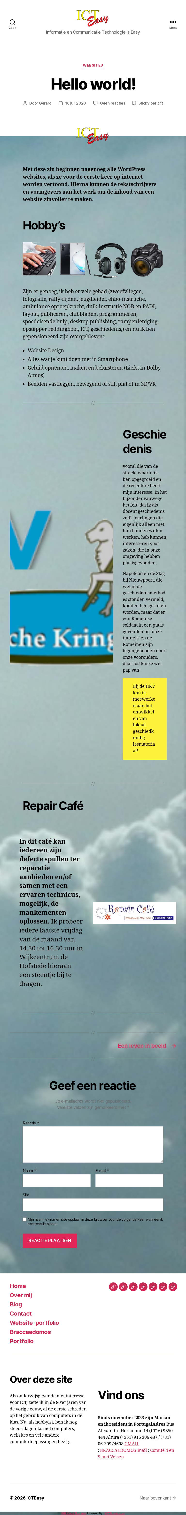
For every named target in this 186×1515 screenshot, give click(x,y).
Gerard (45, 103)
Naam (29, 1171)
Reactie (31, 1123)
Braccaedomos (30, 1331)
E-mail (102, 1171)
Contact (20, 1313)
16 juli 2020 (75, 103)
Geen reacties (112, 103)
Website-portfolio (34, 1322)
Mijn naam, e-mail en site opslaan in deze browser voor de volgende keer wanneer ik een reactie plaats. (95, 1221)
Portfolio (21, 1341)
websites (93, 65)
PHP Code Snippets (73, 1513)
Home (18, 1285)
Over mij (21, 1295)
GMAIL (131, 1444)
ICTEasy (35, 1497)
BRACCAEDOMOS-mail (123, 1450)
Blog (16, 1304)
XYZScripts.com (114, 1513)
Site (26, 1194)
